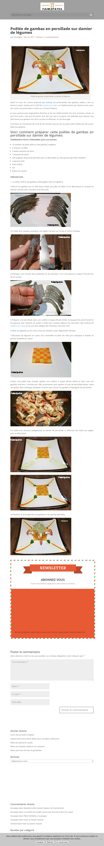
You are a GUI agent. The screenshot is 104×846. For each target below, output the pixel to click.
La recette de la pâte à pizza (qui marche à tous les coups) (48, 812)
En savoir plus (62, 842)
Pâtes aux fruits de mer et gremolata (25, 750)
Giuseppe (18, 37)
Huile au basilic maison (34, 819)
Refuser (50, 842)
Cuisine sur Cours (50, 105)
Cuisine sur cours (17, 326)
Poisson (39, 37)
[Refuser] (101, 839)
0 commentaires (51, 37)
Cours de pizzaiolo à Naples (22, 735)
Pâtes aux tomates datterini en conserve (27, 746)
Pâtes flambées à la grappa (35, 816)
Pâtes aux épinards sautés (21, 742)
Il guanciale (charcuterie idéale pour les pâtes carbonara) (34, 738)
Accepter (40, 842)
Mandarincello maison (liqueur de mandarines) (44, 808)
